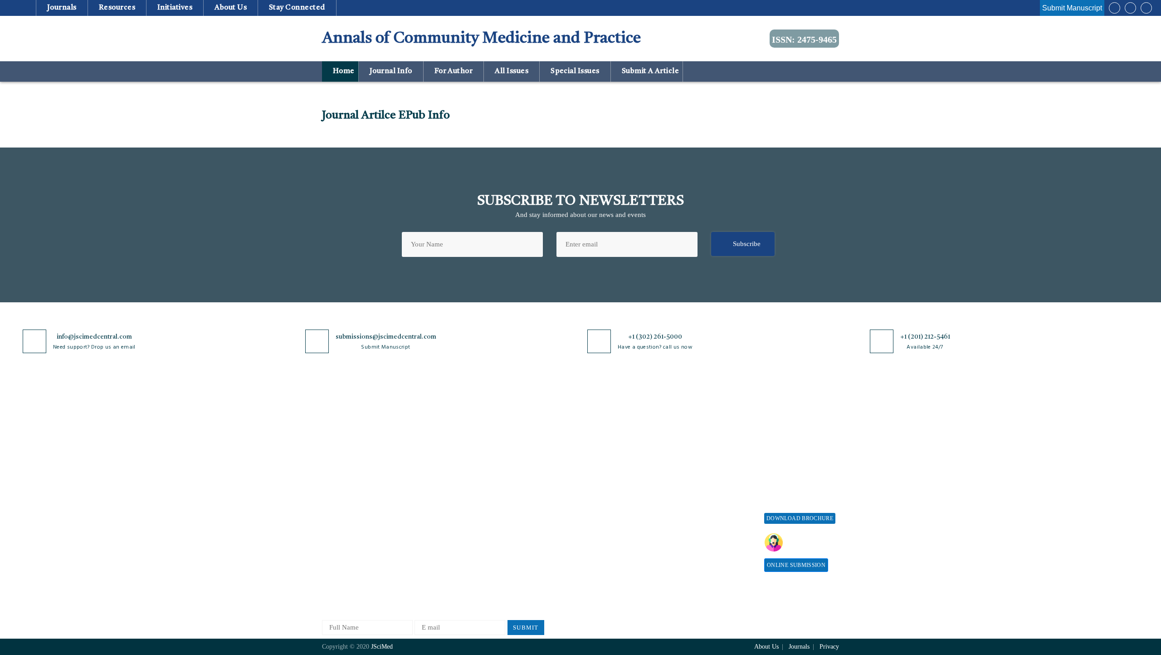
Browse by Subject (434, 438)
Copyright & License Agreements (522, 457)
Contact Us (337, 506)
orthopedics (423, 573)
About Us (335, 438)
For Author (453, 71)
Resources (117, 7)
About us (231, 7)
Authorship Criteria (601, 423)
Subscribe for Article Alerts (361, 453)
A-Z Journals (425, 423)
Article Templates (599, 545)
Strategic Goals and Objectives (350, 472)
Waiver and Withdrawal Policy (709, 450)
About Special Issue (792, 423)
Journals (61, 7)
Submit (526, 627)
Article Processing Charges (702, 427)
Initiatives (175, 7)
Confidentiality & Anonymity (517, 540)
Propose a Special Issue (797, 438)
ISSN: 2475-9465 (804, 39)
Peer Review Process (603, 438)
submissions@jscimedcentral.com (386, 337)
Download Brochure (799, 518)
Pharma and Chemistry (439, 588)
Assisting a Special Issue (799, 453)
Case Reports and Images (442, 468)
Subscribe (747, 243)
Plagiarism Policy (599, 453)
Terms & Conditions (521, 476)
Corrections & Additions (609, 513)
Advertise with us (701, 514)
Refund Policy (696, 469)
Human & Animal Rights (527, 491)
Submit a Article (649, 71)
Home (342, 71)
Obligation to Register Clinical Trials (524, 563)
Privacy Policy (513, 438)
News (329, 521)
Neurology (422, 543)
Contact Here (811, 542)
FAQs (330, 536)
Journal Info (391, 71)
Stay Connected (297, 7)
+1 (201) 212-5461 (925, 337)
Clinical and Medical (437, 483)
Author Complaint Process (611, 468)
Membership (693, 484)
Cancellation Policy (601, 483)
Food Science (426, 498)
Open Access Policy (520, 423)
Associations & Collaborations (697, 548)
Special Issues (575, 71)
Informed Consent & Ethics (531, 506)
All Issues (511, 71)
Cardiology (423, 453)
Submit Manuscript (1072, 8)
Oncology (421, 558)
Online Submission (796, 565)
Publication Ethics (518, 521)
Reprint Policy (696, 499)
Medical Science (430, 528)
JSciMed (382, 646)
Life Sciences (426, 513)
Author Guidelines (600, 528)
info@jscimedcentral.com (94, 337)
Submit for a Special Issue (794, 472)
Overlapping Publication (609, 498)
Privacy (829, 646)
